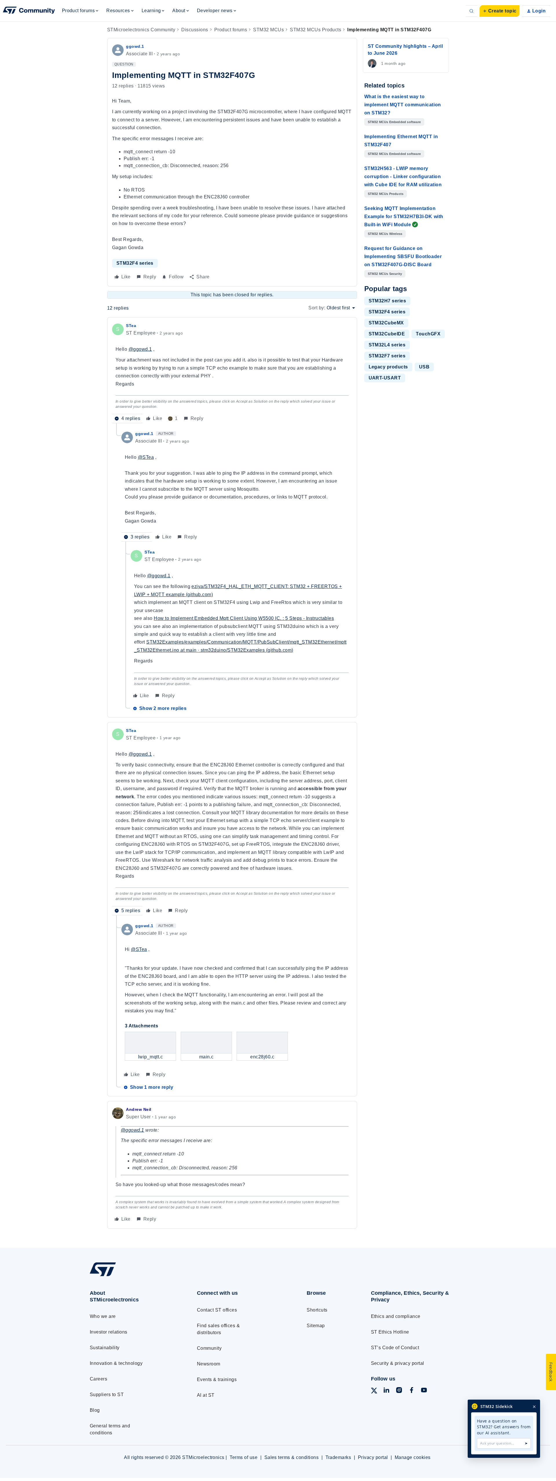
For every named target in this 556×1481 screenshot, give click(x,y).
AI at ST (206, 1395)
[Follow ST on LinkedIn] (386, 1391)
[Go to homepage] (132, 1276)
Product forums (230, 29)
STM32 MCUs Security (385, 273)
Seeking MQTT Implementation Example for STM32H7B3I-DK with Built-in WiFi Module (403, 216)
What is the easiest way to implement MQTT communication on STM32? (402, 104)
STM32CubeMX (386, 322)
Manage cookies (413, 1457)
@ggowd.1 (140, 349)
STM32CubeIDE (387, 333)
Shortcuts (317, 1309)
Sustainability (105, 1347)
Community (209, 1348)
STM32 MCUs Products (315, 29)
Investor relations (108, 1332)
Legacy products (388, 366)
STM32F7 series (387, 355)
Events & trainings (217, 1379)
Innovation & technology (116, 1363)
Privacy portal (373, 1457)
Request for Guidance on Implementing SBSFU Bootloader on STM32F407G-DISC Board (403, 256)
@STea (146, 457)
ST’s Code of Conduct (395, 1347)
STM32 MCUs (268, 29)
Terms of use (243, 1457)
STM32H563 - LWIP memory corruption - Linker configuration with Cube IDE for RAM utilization (403, 176)
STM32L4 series (387, 344)
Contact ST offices (217, 1309)
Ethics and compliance (395, 1316)
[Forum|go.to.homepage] (29, 11)
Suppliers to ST (107, 1394)
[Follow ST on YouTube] (423, 1391)
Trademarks (338, 1457)
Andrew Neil (138, 1109)
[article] (232, 372)
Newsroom (208, 1363)
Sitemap (316, 1325)
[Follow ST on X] (374, 1392)
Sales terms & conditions (291, 1457)
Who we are (103, 1316)
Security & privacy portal (397, 1363)
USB (424, 366)
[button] (500, 11)
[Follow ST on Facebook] (411, 1391)
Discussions (194, 29)
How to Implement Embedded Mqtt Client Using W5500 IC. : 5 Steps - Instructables (244, 618)
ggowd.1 (135, 46)
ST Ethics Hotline (390, 1332)
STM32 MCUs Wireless (385, 233)
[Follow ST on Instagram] (399, 1391)
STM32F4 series (134, 263)
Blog (95, 1410)
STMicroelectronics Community (141, 29)
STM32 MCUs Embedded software (394, 122)
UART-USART (385, 377)
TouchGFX (428, 333)
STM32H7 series (387, 300)
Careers (98, 1378)
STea (131, 325)
